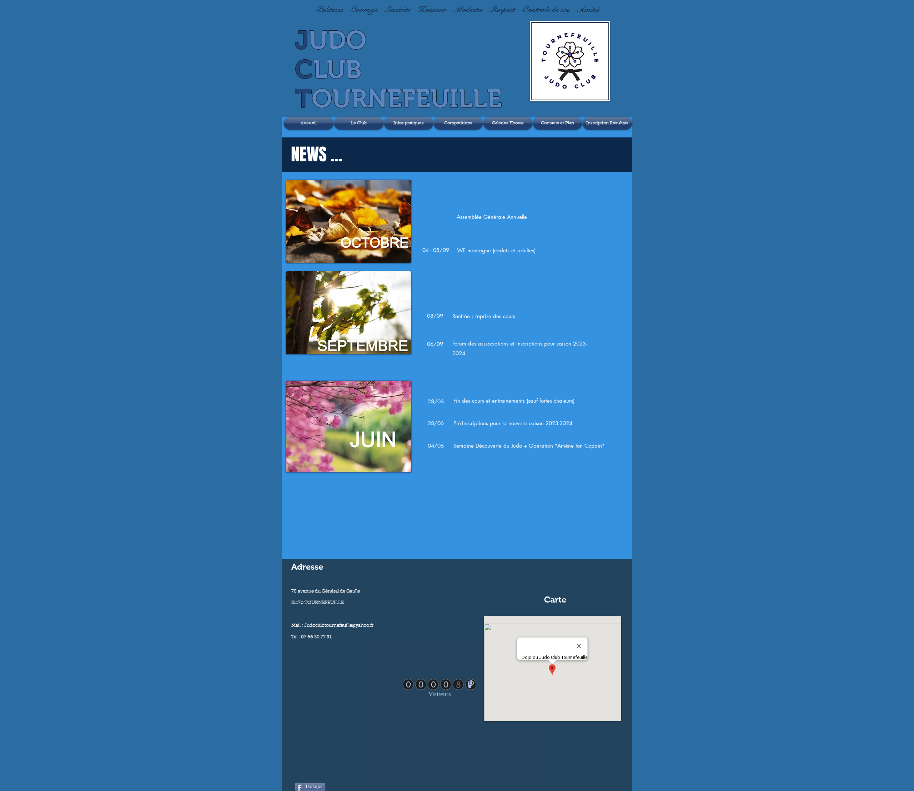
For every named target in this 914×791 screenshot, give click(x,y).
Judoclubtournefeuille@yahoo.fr (338, 625)
